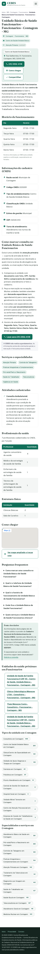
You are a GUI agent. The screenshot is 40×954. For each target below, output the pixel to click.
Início (4, 12)
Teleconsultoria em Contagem (17, 903)
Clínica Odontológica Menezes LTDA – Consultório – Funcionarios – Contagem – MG (21, 694)
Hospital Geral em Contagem (15, 794)
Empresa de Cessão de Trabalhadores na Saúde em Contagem (19, 817)
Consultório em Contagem (15, 739)
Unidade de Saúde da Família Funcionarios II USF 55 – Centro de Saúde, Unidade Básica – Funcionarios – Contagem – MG (21, 680)
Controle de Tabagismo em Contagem (19, 852)
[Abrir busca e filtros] (35, 3)
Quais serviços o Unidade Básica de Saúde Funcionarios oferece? (19, 616)
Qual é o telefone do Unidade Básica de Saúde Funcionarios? (17, 584)
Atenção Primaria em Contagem (17, 867)
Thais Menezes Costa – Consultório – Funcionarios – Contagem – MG (20, 707)
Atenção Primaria (12, 45)
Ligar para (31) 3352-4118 (18, 337)
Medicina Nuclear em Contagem (17, 914)
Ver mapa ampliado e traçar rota (20, 554)
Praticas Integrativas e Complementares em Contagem (19, 860)
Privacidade (12, 932)
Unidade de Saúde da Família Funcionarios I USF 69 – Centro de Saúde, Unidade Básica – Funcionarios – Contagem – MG (21, 721)
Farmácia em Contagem (14, 769)
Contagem (14, 12)
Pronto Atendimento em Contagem (18, 780)
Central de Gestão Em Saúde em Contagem (19, 787)
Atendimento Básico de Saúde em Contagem (19, 835)
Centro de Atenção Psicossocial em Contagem (19, 809)
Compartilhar (15, 77)
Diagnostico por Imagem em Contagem (19, 882)
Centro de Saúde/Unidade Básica (17, 40)
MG (8, 12)
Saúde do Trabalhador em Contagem (19, 890)
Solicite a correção (11, 657)
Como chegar (15, 70)
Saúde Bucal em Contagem (15, 897)
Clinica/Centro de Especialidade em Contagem (19, 754)
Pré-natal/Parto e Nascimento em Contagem (19, 844)
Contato (21, 932)
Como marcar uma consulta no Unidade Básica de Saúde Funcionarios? (18, 573)
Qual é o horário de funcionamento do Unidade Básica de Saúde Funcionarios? (19, 596)
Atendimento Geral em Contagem (18, 909)
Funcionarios (23, 12)
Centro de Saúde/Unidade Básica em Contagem (19, 745)
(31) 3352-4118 (15, 64)
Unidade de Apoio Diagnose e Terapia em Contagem (19, 762)
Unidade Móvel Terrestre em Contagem (19, 801)
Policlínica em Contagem (14, 775)
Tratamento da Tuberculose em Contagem (19, 874)
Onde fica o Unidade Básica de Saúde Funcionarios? (18, 606)
